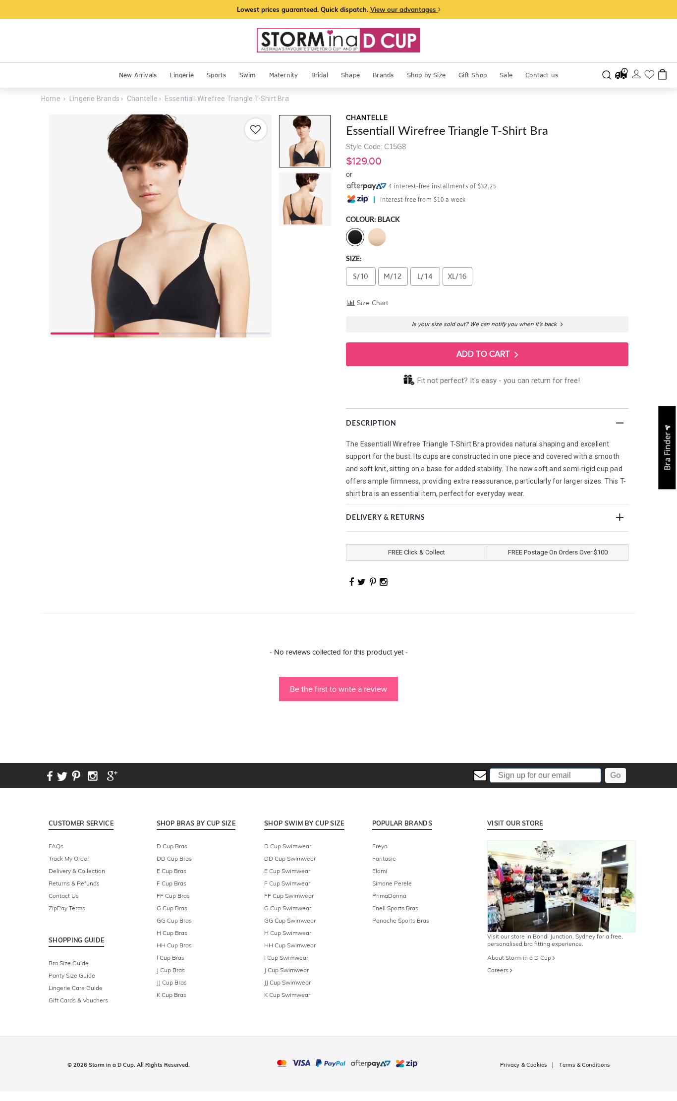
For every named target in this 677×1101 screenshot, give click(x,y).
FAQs (56, 846)
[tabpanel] (160, 225)
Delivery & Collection (77, 871)
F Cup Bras (171, 883)
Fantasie (384, 858)
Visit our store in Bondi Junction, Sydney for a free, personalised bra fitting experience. (555, 940)
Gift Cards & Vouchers (78, 1000)
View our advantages (404, 9)
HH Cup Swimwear (290, 945)
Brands (383, 75)
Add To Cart (484, 354)
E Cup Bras (171, 871)
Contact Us (64, 895)
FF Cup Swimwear (289, 895)
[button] (338, 684)
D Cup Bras (172, 846)
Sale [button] (506, 75)
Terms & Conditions (584, 1064)
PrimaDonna (389, 895)
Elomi (379, 871)
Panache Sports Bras (400, 920)
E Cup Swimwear (287, 871)
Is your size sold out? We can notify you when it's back (485, 324)
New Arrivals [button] (138, 75)
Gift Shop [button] (472, 75)
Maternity (283, 75)
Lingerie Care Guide (76, 987)
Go (615, 775)
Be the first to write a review (338, 689)
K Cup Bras (171, 994)
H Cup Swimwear (287, 932)
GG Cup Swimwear (290, 920)
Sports (216, 75)
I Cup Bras (170, 957)
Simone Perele (392, 883)
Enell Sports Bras (395, 908)
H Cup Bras (172, 932)
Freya (380, 846)
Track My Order (69, 858)
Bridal (319, 75)
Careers (498, 970)
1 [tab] (105, 332)
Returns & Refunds (74, 883)
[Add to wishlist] (256, 129)
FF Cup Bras (173, 895)
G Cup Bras (172, 908)
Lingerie (181, 75)
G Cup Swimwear (287, 908)
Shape (350, 75)
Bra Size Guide (69, 963)
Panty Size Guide (72, 975)
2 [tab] (215, 332)
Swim (247, 75)
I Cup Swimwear (286, 957)
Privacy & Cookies (523, 1064)
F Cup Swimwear (287, 883)
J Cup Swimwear (286, 970)
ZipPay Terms (67, 908)
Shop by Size (426, 75)
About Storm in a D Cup (520, 957)
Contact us (541, 75)
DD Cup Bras (174, 858)
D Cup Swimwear (287, 846)
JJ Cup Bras (172, 982)
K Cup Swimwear (287, 994)
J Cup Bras (171, 970)
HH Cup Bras (174, 945)
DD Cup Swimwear (290, 858)
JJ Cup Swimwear (287, 982)
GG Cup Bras (174, 920)
